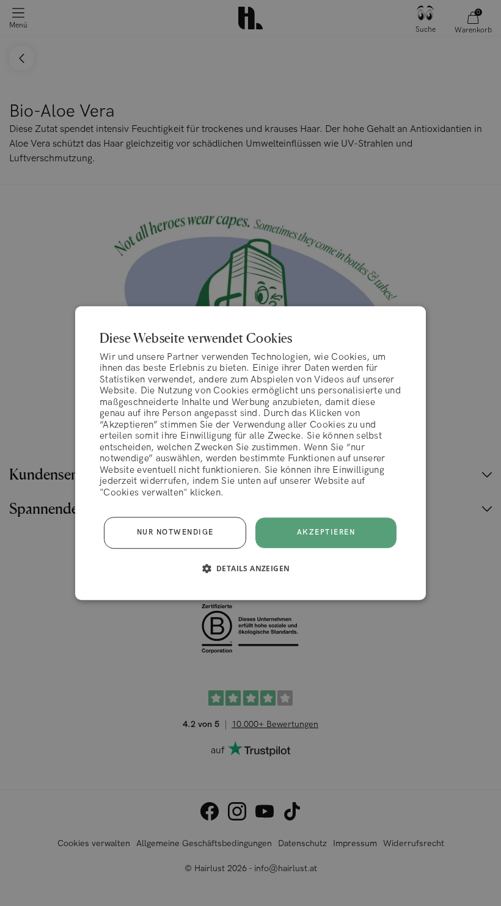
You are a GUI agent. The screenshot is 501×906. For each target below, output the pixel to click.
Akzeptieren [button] (326, 532)
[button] (250, 568)
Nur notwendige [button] (175, 532)
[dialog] (250, 453)
